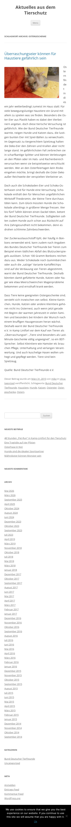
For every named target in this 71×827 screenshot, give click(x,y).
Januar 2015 (10, 719)
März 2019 (9, 543)
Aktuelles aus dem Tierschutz (35, 10)
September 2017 (13, 583)
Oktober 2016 (11, 627)
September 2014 (13, 736)
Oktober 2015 (11, 679)
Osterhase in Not (13, 447)
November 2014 (13, 728)
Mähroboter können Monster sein (22, 455)
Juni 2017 (9, 591)
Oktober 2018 (11, 552)
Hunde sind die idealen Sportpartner (24, 451)
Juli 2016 (8, 640)
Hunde (33, 387)
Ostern (20, 392)
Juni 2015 (9, 697)
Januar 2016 (10, 666)
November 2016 (13, 622)
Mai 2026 (9, 490)
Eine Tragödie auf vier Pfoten (19, 442)
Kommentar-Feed (13, 794)
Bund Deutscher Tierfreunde (19, 758)
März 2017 (9, 605)
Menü (35, 22)
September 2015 (13, 684)
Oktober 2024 (11, 508)
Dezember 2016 (12, 618)
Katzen (42, 387)
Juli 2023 (8, 534)
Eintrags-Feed (11, 789)
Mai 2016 (9, 649)
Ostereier (52, 387)
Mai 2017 (9, 596)
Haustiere (23, 387)
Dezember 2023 (12, 521)
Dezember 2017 (12, 574)
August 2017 (11, 587)
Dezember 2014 (12, 723)
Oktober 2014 (11, 732)
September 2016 (13, 631)
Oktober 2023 (11, 526)
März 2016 (9, 657)
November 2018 (13, 548)
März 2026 (9, 495)
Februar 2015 (11, 714)
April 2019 (9, 539)
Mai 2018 (9, 561)
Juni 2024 (9, 517)
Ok (35, 821)
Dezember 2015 (12, 671)
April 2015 (9, 706)
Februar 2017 (11, 609)
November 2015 (13, 675)
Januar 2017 (10, 613)
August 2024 (11, 512)
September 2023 (13, 530)
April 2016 (9, 653)
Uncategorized (12, 763)
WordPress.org (12, 798)
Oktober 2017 (11, 578)
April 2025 (9, 504)
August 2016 (11, 635)
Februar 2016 (11, 662)
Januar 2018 (10, 570)
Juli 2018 (8, 556)
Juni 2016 (9, 644)
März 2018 (9, 565)
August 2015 (11, 688)
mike (54, 378)
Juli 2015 (8, 693)
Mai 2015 (9, 701)
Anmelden (9, 785)
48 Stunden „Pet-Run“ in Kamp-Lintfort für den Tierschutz (35, 438)
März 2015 (9, 710)
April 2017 (9, 600)
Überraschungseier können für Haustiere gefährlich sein (30, 56)
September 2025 (13, 499)
